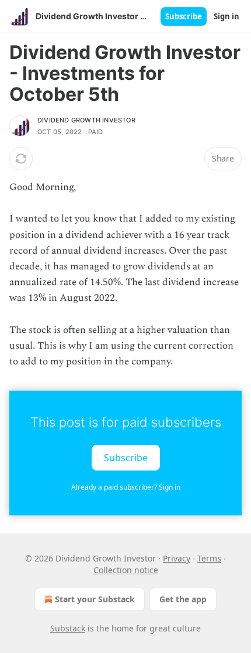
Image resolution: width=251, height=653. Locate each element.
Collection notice (125, 569)
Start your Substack (95, 599)
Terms (209, 558)
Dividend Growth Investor (86, 120)
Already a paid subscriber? (125, 487)
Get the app (183, 599)
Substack (67, 628)
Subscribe (183, 16)
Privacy (176, 558)
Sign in (226, 16)
